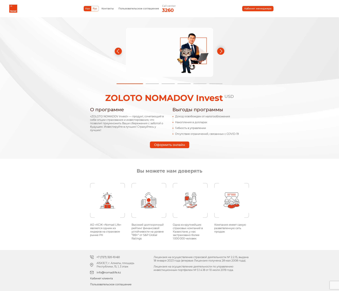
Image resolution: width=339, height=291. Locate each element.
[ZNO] (152, 83)
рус (95, 8)
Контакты (107, 9)
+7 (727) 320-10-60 (108, 257)
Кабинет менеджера (257, 8)
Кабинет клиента (101, 278)
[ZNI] (130, 83)
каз (87, 8)
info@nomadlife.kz (109, 272)
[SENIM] (215, 83)
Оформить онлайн (169, 145)
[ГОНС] (168, 83)
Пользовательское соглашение (138, 9)
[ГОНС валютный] (184, 83)
